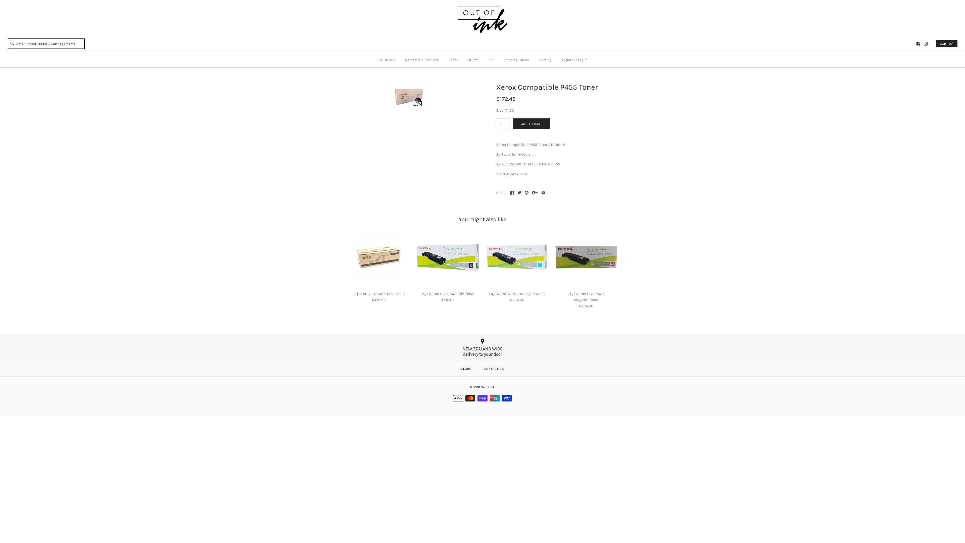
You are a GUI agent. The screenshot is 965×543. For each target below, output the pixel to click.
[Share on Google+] (535, 193)
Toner (453, 60)
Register (568, 60)
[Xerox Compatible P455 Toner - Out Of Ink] (408, 85)
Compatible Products (422, 60)
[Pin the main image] (526, 193)
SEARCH (467, 369)
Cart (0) (947, 44)
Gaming (545, 60)
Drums (473, 60)
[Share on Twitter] (519, 193)
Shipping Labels (516, 60)
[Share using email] (543, 193)
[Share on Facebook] (512, 193)
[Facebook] (918, 44)
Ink (491, 60)
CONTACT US (494, 369)
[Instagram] (926, 44)
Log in (583, 60)
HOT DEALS (386, 60)
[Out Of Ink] (482, 8)
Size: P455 (505, 110)
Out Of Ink (488, 387)
